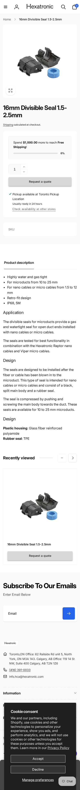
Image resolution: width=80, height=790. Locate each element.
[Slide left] (62, 458)
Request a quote (40, 181)
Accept (38, 759)
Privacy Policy (58, 748)
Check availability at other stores (34, 209)
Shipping (8, 124)
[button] (5, 6)
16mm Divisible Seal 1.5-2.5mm (29, 544)
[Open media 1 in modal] (40, 61)
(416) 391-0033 (20, 670)
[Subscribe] (69, 613)
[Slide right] (72, 458)
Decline (38, 769)
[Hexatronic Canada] (10, 644)
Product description (19, 263)
